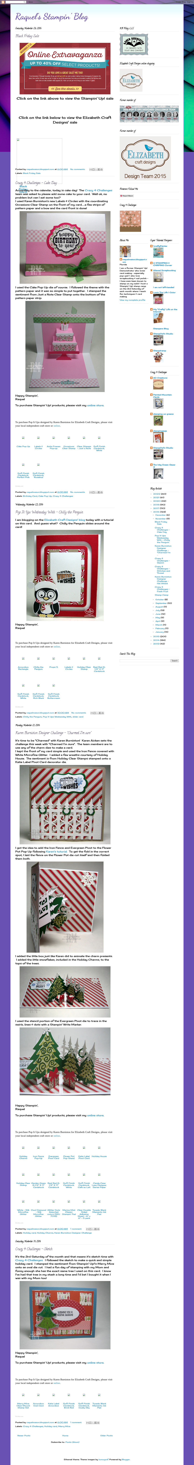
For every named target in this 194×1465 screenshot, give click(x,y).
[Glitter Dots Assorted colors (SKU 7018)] (53, 1203)
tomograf (103, 1459)
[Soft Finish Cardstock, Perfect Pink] (23, 466)
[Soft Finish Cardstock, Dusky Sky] (84, 1396)
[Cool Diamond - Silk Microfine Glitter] (38, 1203)
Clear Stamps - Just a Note (84, 447)
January (160, 632)
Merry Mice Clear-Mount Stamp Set (23, 1405)
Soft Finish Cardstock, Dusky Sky (84, 1405)
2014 (156, 640)
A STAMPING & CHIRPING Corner (162, 264)
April (158, 621)
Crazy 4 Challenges (98, 190)
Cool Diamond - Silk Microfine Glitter (38, 1213)
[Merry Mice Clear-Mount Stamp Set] (23, 1396)
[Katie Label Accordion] (53, 1396)
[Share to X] (96, 169)
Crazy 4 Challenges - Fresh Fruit (162, 589)
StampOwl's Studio (163, 334)
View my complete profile (132, 300)
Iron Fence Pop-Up (38, 1157)
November (161, 519)
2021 (156, 497)
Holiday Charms (23, 1157)
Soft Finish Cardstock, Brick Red (69, 1405)
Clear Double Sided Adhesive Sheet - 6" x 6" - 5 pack (84, 1214)
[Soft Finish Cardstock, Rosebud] (38, 466)
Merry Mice (64, 1426)
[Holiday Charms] (23, 1149)
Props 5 (53, 667)
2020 (157, 501)
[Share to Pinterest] (101, 169)
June (158, 614)
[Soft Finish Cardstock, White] (99, 439)
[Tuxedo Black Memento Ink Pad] (99, 1203)
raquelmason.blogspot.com (135, 260)
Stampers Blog (161, 328)
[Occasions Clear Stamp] (69, 439)
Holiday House (99, 1156)
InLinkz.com (19, 486)
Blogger (126, 1459)
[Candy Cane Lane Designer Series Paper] (99, 1176)
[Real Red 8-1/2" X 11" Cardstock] (99, 660)
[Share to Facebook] (98, 169)
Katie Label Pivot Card (84, 1157)
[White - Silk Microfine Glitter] (23, 1203)
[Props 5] (53, 660)
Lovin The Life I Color (164, 292)
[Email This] (90, 169)
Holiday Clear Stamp (84, 668)
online (57, 425)
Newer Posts (23, 1435)
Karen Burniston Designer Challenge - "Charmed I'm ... (163, 550)
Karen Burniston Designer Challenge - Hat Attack (163, 580)
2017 (156, 508)
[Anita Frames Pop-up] (53, 439)
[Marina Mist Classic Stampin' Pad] (69, 1203)
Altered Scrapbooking (164, 270)
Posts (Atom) (72, 1442)
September (161, 603)
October (160, 599)
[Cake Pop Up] (23, 439)
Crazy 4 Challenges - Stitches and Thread (162, 569)
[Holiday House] (99, 1149)
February (160, 628)
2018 (156, 505)
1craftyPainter (160, 246)
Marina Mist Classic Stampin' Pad (69, 1212)
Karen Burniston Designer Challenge (73, 1233)
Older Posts (106, 1435)
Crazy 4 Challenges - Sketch (33, 1249)
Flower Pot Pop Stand (68, 1157)
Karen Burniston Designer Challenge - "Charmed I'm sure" (53, 733)
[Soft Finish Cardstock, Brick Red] (69, 1396)
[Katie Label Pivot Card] (84, 1149)
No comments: (78, 169)
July (158, 610)
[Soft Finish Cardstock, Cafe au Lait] (84, 1176)
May (158, 617)
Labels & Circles (38, 447)
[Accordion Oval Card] (38, 1396)
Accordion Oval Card (38, 1404)
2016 (156, 512)
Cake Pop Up (23, 446)
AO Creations (160, 378)
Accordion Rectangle (23, 668)
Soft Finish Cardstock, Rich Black (38, 696)
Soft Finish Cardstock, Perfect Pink (23, 475)
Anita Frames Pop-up (53, 447)
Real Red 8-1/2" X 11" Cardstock (99, 669)
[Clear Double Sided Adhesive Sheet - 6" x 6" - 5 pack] (84, 1203)
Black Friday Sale (27, 36)
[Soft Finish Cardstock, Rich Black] (38, 687)
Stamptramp (159, 350)
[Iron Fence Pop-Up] (38, 1149)
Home (65, 1435)
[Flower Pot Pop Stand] (69, 1149)
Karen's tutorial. (56, 851)
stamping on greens (163, 414)
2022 (157, 494)
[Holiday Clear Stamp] (84, 660)
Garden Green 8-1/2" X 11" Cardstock (38, 1185)
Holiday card (29, 1233)
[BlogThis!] (93, 169)
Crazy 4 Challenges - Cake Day (36, 183)
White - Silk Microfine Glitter (23, 1212)
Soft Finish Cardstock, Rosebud (38, 475)
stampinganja (160, 431)
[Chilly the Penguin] (38, 660)
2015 (156, 636)
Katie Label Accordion (53, 1404)
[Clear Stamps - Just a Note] (84, 439)
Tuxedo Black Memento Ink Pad (99, 1212)
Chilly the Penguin (38, 668)
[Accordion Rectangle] (23, 660)
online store (95, 405)
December (161, 515)
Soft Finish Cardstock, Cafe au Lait (84, 1185)
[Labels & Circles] (38, 439)
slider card (78, 717)
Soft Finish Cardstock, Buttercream (53, 696)
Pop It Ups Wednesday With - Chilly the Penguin (49, 512)
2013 (156, 644)
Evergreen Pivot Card (53, 1157)
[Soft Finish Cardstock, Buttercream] (53, 687)
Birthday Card (30, 496)
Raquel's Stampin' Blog (51, 16)
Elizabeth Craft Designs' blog (64, 519)
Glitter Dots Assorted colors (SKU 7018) (53, 1213)
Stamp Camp (161, 595)
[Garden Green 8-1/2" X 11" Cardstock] (38, 1176)
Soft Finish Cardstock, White (99, 448)
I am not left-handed (163, 287)
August (160, 607)
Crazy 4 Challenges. (29, 1260)
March (159, 625)
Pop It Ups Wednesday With (57, 717)
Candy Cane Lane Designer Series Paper (99, 1185)
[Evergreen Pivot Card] (53, 1149)
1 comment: (76, 1229)
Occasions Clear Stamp (68, 447)
